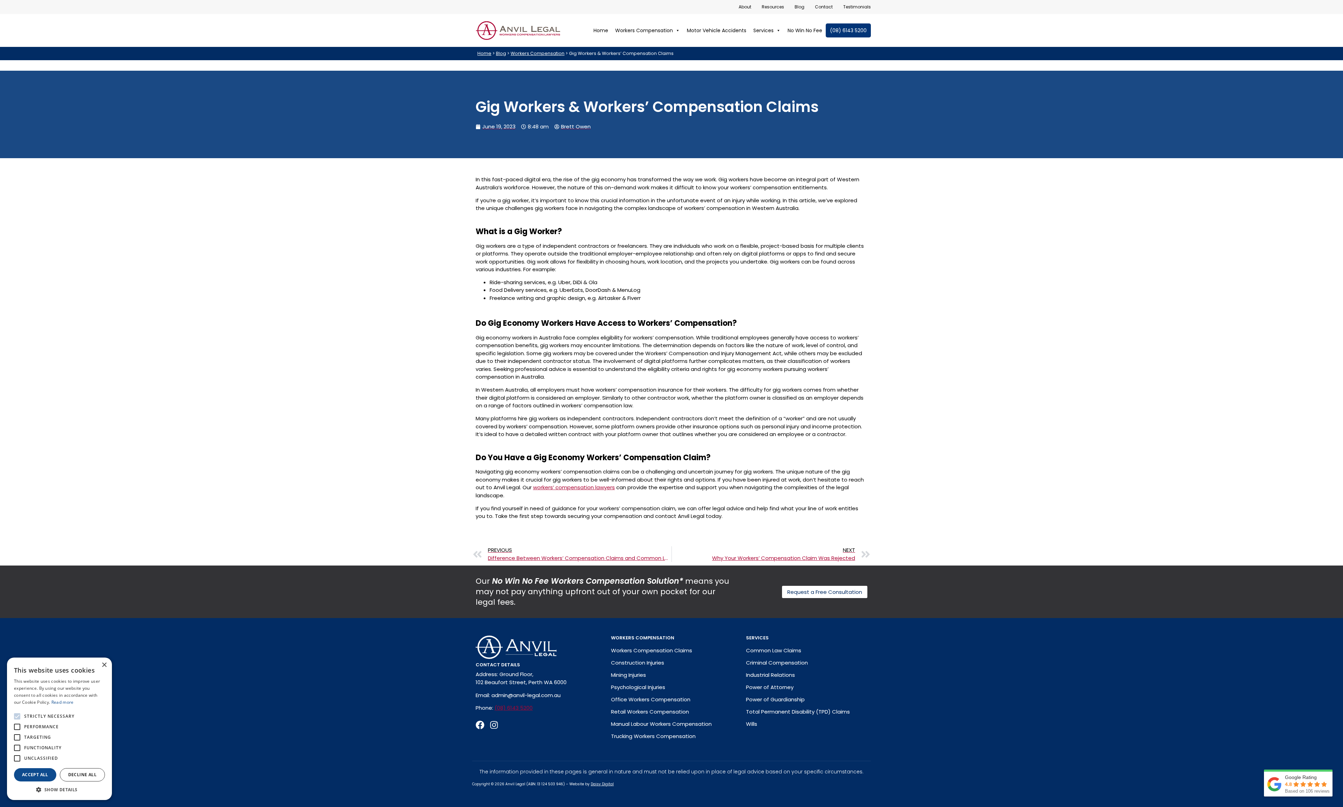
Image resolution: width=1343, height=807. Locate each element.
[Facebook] (480, 725)
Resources (773, 7)
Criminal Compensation (777, 662)
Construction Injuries (637, 662)
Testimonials (857, 7)
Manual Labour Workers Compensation (661, 724)
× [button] (104, 665)
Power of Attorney (770, 687)
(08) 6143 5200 (848, 30)
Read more (62, 702)
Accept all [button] (35, 775)
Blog (799, 7)
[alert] (59, 729)
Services (763, 30)
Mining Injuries (628, 675)
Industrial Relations (770, 675)
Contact (824, 7)
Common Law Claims (773, 650)
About (745, 7)
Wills (751, 724)
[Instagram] (494, 725)
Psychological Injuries (638, 687)
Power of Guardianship (775, 699)
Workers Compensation (644, 30)
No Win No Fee (805, 30)
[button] (59, 789)
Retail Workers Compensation (650, 711)
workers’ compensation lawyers (574, 487)
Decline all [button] (82, 775)
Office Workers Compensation (650, 699)
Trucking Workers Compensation (653, 736)
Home (601, 30)
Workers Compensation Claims (651, 650)
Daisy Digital (602, 784)
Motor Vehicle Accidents (716, 30)
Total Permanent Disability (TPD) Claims (798, 711)
